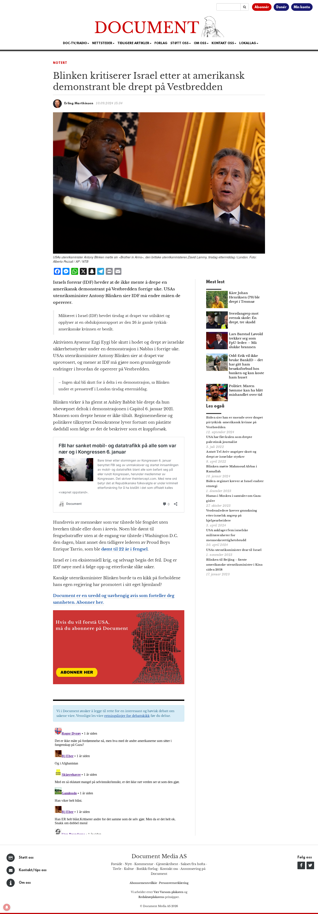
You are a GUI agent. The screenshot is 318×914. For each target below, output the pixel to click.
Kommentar (143, 864)
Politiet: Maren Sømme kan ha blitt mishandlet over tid (246, 390)
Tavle (117, 869)
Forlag (160, 43)
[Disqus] (118, 780)
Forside (116, 864)
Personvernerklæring (173, 883)
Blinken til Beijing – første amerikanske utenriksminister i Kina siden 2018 (234, 564)
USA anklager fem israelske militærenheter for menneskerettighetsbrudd (227, 535)
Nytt (128, 864)
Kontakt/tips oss (33, 870)
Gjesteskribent (167, 864)
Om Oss (200, 43)
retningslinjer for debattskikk (127, 716)
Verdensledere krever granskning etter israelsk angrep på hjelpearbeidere (231, 515)
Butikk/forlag (147, 869)
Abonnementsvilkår (144, 883)
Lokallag (247, 43)
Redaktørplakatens (151, 897)
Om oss (25, 883)
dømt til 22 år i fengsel (124, 549)
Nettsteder (102, 43)
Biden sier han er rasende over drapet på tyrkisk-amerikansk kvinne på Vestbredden (234, 422)
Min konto (302, 7)
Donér (281, 7)
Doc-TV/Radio (75, 43)
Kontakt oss (223, 43)
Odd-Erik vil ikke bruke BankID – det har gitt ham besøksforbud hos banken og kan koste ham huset (246, 366)
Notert (60, 63)
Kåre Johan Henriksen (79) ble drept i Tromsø (244, 297)
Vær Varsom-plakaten (168, 892)
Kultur (129, 869)
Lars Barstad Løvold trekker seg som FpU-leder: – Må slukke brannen (246, 340)
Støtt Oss (179, 43)
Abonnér (262, 7)
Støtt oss (26, 858)
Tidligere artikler (133, 43)
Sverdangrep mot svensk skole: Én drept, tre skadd (244, 317)
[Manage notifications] (6, 907)
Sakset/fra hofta (193, 864)
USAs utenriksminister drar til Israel (234, 550)
